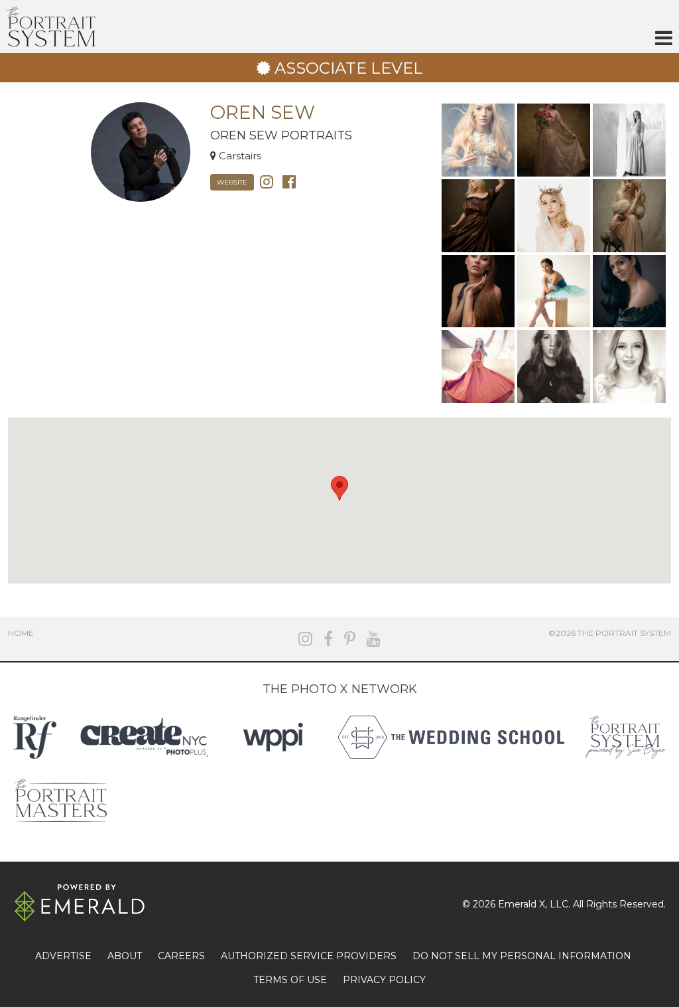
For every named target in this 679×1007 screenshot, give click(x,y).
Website (232, 182)
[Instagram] (267, 181)
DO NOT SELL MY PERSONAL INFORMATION (521, 956)
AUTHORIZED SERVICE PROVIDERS (309, 956)
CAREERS (181, 956)
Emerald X (521, 904)
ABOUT (124, 956)
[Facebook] (289, 181)
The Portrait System (51, 26)
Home (21, 633)
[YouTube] (373, 639)
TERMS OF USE (290, 980)
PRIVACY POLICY (384, 980)
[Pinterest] (350, 639)
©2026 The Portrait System (609, 633)
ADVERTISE (63, 956)
